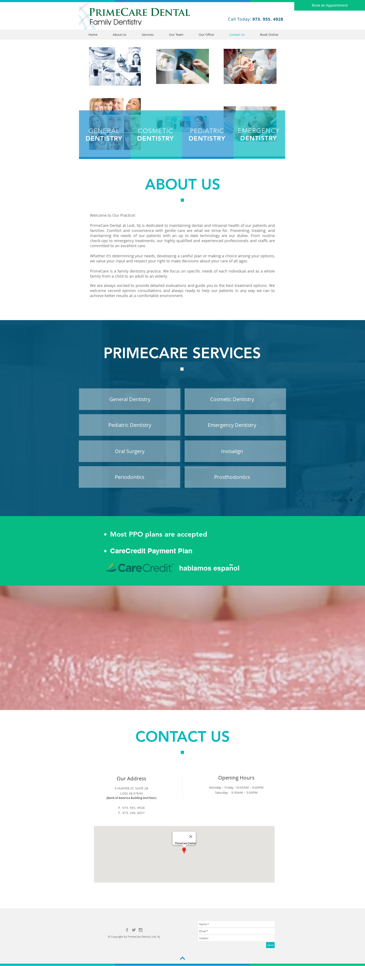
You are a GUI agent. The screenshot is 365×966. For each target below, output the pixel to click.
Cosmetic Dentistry (232, 399)
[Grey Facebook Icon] (127, 930)
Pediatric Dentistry (129, 425)
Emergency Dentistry (232, 425)
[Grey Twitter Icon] (133, 930)
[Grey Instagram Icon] (140, 930)
